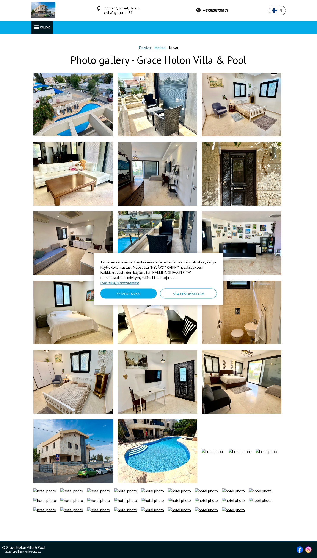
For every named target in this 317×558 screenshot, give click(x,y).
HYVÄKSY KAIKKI (128, 293)
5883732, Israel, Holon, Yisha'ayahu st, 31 (122, 10)
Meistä (160, 47)
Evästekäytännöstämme (119, 283)
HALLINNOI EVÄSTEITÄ (188, 293)
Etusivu (145, 47)
